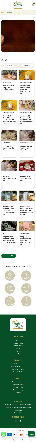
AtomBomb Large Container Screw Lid (9, 148)
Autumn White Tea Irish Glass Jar (25, 178)
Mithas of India (7, 82)
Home (3, 13)
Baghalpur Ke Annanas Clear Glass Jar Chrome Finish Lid (8, 210)
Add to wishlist (15, 71)
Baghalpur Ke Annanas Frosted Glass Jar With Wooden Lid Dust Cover (26, 210)
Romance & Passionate (26, 82)
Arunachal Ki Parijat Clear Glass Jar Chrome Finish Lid (25, 89)
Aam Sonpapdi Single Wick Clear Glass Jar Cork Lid (9, 88)
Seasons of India (24, 142)
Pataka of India (7, 142)
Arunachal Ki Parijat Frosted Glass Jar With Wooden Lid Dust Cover (9, 120)
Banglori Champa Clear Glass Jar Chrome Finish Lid (25, 240)
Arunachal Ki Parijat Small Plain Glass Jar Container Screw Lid (26, 120)
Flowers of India (24, 233)
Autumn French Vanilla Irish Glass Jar (26, 148)
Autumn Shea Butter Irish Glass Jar (9, 178)
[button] (33, 5)
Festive (4, 203)
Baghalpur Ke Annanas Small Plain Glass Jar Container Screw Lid (9, 240)
